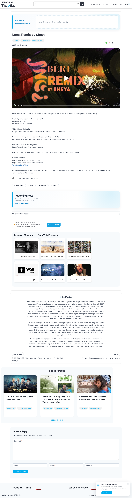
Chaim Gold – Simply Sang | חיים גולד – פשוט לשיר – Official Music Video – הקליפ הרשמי (56, 399)
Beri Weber (26, 40)
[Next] (107, 396)
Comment (18, 441)
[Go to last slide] (6, 396)
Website (89, 465)
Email (52, 465)
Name (16, 465)
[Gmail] (109, 43)
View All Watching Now (22, 23)
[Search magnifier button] (82, 4)
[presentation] (20, 384)
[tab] (53, 420)
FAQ (106, 4)
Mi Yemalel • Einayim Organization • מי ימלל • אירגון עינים (100, 356)
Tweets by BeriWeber (20, 165)
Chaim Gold (48, 408)
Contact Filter (53, 224)
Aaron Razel (11, 408)
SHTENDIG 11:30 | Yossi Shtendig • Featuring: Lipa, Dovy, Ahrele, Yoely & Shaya (37, 357)
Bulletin (114, 4)
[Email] (113, 43)
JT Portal (125, 4)
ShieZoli (84, 408)
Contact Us (96, 4)
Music (17, 40)
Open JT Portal (107, 493)
